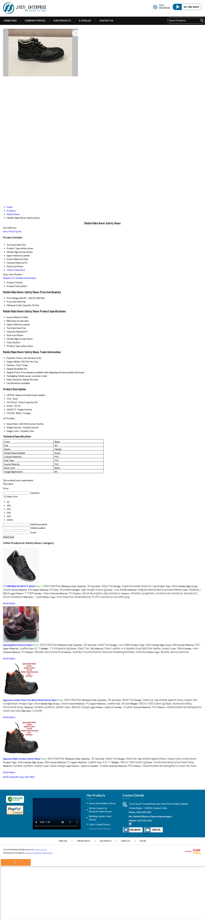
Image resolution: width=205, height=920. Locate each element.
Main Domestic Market (18, 379)
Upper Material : (43, 589)
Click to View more (16, 270)
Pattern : (97, 593)
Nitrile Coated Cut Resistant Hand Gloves (100, 810)
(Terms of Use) (41, 849)
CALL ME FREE (27, 777)
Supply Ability (13, 361)
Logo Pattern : (22, 593)
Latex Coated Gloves (99, 824)
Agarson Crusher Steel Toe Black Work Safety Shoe (30, 700)
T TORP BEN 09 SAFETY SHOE (19, 586)
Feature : (104, 652)
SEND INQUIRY (11, 777)
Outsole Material (15, 331)
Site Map (143, 841)
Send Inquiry (30, 278)
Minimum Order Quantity (19, 305)
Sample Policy (13, 372)
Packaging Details (16, 376)
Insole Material (14, 317)
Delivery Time (14, 365)
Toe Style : (102, 586)
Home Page (10, 20)
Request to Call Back (13, 278)
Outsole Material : (61, 593)
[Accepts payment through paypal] (15, 814)
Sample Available (15, 368)
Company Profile (35, 20)
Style (9, 335)
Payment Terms (14, 358)
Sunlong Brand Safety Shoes (18, 645)
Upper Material (14, 324)
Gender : (42, 593)
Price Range (13, 298)
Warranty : (32, 597)
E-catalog (85, 20)
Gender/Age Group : (165, 645)
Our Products (62, 20)
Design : (135, 586)
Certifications (13, 383)
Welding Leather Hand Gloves (100, 818)
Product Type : (167, 586)
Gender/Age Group (16, 338)
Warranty (11, 320)
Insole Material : (22, 589)
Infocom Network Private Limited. (39, 853)
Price (9, 301)
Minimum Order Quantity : (75, 586)
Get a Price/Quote (12, 231)
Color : (177, 648)
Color (9, 342)
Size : (63, 589)
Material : (155, 589)
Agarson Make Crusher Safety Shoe (21, 758)
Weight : (89, 589)
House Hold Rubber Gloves (102, 803)
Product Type (13, 346)
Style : (117, 589)
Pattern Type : (86, 597)
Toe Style (11, 328)
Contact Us (106, 20)
